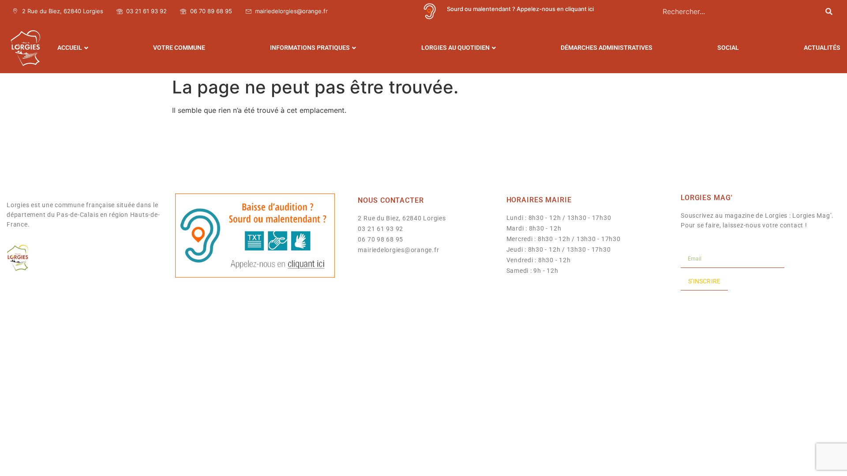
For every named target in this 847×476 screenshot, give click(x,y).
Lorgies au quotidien (455, 47)
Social (728, 47)
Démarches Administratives (606, 47)
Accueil (69, 47)
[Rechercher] (828, 11)
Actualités (822, 47)
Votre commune (179, 47)
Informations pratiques (310, 47)
